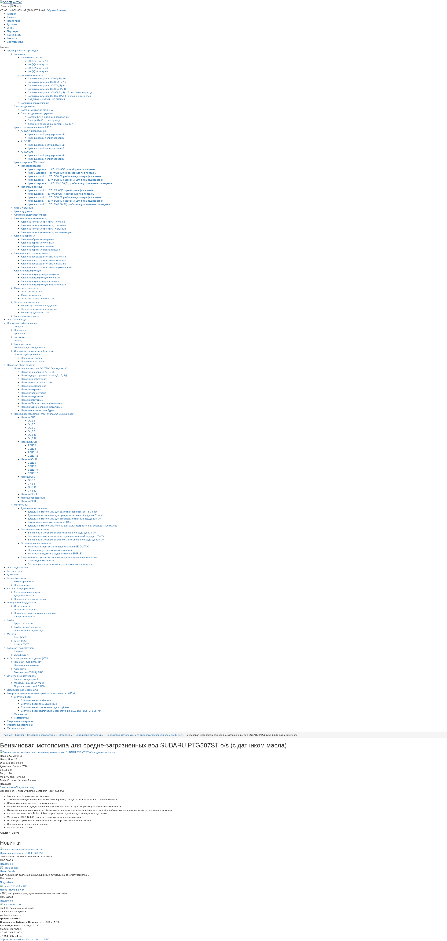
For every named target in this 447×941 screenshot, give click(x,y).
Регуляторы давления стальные (39, 309)
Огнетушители (22, 606)
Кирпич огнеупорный (26, 679)
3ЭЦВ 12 (33, 473)
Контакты (12, 38)
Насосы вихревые (31, 389)
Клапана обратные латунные (37, 239)
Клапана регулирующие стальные (40, 281)
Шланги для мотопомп (41, 560)
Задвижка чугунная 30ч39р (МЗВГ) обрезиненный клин (59, 95)
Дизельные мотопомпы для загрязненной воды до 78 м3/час (62, 511)
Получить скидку (25, 787)
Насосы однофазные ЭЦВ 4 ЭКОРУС (21, 853)
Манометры (21, 714)
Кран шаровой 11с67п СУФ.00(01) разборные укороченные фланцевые (69, 204)
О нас (10, 27)
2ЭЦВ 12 (33, 455)
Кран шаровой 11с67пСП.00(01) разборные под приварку (61, 193)
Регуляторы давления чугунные (39, 305)
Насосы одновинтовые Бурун (37, 410)
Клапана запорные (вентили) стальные (43, 225)
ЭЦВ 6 (31, 427)
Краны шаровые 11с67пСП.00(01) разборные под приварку (62, 172)
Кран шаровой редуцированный (46, 134)
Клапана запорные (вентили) (30, 218)
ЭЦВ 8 (31, 431)
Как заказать (14, 34)
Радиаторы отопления (20, 724)
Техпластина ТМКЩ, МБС (28, 672)
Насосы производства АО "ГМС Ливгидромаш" (40, 368)
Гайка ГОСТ (21, 640)
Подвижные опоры (31, 357)
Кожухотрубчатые (24, 581)
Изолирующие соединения (29, 347)
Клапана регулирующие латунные (40, 274)
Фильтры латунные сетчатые (37, 298)
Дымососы (13, 574)
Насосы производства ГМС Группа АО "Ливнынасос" (44, 413)
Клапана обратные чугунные (37, 242)
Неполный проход (31, 186)
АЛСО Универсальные (33, 130)
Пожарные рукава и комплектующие (35, 613)
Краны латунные (23, 207)
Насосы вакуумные (32, 396)
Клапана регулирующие (28, 270)
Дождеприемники (24, 595)
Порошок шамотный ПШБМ (29, 686)
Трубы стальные (23, 623)
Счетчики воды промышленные (39, 703)
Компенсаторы (22, 344)
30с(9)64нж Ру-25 (38, 64)
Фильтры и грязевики (26, 288)
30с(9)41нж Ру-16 (38, 61)
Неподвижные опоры (33, 361)
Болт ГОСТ (20, 637)
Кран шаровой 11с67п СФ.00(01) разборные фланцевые (60, 190)
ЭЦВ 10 (32, 434)
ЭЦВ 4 (31, 420)
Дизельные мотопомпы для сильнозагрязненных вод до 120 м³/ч (65, 518)
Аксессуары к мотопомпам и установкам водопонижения (60, 564)
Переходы (20, 330)
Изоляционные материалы (22, 689)
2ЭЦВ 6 (32, 445)
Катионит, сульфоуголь (20, 647)
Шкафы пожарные (24, 616)
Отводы (18, 326)
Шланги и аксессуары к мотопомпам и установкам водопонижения (59, 557)
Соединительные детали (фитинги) (34, 351)
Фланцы (18, 340)
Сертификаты (15, 41)
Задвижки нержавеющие (35, 102)
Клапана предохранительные (31, 253)
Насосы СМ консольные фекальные (41, 403)
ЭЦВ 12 (32, 438)
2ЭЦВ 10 (33, 452)
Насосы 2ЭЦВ (29, 441)
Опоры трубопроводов (27, 354)
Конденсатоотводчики (26, 316)
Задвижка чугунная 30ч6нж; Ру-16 (47, 88)
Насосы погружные (32, 399)
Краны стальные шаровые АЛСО (33, 127)
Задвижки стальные (32, 57)
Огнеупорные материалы (21, 675)
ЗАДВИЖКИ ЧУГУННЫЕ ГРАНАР (46, 99)
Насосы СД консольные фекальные (41, 406)
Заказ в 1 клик (8, 787)
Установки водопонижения (36, 543)
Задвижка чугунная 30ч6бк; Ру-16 (47, 81)
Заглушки (19, 337)
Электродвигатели (17, 567)
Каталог (11, 17)
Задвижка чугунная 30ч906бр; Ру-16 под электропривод (60, 92)
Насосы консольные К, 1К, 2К (37, 371)
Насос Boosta (7, 871)
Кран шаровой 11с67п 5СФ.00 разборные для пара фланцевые (64, 176)
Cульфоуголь (21, 654)
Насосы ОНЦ (28, 501)
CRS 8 (31, 483)
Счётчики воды (22, 696)
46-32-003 (11, 10)
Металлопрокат (16, 728)
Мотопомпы (21, 504)
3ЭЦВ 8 (32, 466)
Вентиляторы (14, 571)
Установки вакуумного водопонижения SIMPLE (55, 553)
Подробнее (6, 863)
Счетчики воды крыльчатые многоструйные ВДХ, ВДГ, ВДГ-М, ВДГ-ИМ (61, 710)
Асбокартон (20, 668)
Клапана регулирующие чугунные (40, 277)
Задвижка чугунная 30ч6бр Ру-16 (47, 78)
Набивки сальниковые (26, 665)
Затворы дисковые (24, 106)
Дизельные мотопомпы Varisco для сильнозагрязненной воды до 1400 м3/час (72, 525)
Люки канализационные (27, 592)
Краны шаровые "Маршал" (29, 162)
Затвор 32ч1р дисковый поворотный (48, 116)
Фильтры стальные (31, 291)
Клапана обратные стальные (37, 246)
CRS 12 (32, 490)
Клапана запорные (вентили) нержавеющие (46, 232)
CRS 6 (31, 480)
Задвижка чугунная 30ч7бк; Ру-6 (46, 85)
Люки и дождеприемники (21, 588)
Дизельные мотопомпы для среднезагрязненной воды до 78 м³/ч (65, 515)
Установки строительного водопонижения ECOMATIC (58, 546)
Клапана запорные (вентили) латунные (43, 228)
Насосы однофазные (33, 497)
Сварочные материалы (20, 721)
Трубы (10, 620)
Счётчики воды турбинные (36, 700)
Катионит (19, 651)
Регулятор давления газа (35, 312)
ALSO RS (26, 141)
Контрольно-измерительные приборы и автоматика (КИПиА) (41, 693)
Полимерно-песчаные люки (30, 599)
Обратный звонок (57, 10)
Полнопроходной (31, 165)
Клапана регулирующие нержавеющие (43, 284)
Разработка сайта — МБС (34, 939)
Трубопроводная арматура (22, 50)
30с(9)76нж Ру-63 (38, 71)
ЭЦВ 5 (31, 424)
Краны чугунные (23, 211)
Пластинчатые (22, 585)
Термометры (21, 717)
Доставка (12, 24)
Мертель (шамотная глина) (29, 682)
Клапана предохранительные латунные (44, 256)
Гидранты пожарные (25, 609)
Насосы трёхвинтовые (33, 392)
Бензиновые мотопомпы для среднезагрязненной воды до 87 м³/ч (66, 536)
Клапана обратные (25, 235)
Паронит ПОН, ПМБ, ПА (27, 661)
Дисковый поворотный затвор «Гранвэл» (51, 123)
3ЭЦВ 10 (33, 469)
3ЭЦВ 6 (32, 462)
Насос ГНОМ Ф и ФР (12, 889)
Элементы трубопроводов (22, 323)
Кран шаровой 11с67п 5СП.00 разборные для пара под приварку (65, 179)
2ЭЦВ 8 (32, 448)
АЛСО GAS (27, 151)
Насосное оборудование (21, 364)
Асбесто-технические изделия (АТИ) (28, 658)
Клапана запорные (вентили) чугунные (43, 221)
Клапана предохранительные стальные (43, 263)
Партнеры (13, 31)
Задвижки (19, 54)
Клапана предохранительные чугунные (43, 260)
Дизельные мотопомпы (34, 508)
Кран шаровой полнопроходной (46, 137)
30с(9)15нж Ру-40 (38, 68)
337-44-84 (34, 10)
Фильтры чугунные (31, 295)
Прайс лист (13, 20)
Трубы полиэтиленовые (27, 626)
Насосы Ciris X (29, 494)
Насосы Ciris (28, 476)
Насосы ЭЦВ (28, 417)
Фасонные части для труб (28, 630)
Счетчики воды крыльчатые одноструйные (45, 707)
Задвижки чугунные (32, 75)
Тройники (19, 333)
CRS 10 (32, 487)
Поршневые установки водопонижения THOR (54, 550)
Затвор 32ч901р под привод (44, 120)
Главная (11, 13)
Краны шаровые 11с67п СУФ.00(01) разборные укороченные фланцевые (70, 183)
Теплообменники (17, 578)
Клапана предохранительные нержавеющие (46, 267)
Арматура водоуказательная (30, 214)
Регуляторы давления (26, 302)
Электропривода (16, 319)
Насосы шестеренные (33, 385)
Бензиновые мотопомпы (35, 529)
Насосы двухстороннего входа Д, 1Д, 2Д (44, 375)
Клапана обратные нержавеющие (40, 249)
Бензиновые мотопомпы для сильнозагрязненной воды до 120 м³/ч (66, 539)
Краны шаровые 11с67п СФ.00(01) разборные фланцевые (61, 169)
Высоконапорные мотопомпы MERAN (49, 522)
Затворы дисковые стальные (37, 109)
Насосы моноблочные (33, 378)
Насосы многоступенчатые (36, 382)
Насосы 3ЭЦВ (29, 459)
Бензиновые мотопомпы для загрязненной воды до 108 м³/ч (62, 532)
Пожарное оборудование (21, 602)
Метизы (11, 633)
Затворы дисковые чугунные (37, 113)
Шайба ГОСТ (21, 644)
